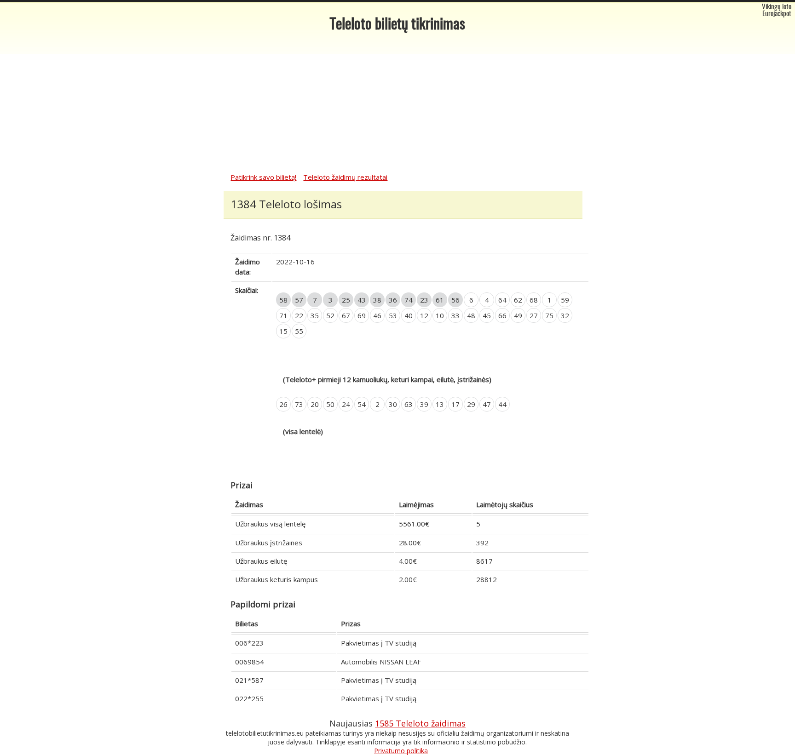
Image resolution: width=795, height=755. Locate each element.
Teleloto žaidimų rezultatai (345, 177)
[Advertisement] (397, 103)
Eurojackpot (776, 14)
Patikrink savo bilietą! (263, 177)
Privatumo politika (401, 750)
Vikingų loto (776, 7)
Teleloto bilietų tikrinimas (397, 24)
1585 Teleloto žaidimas (420, 723)
